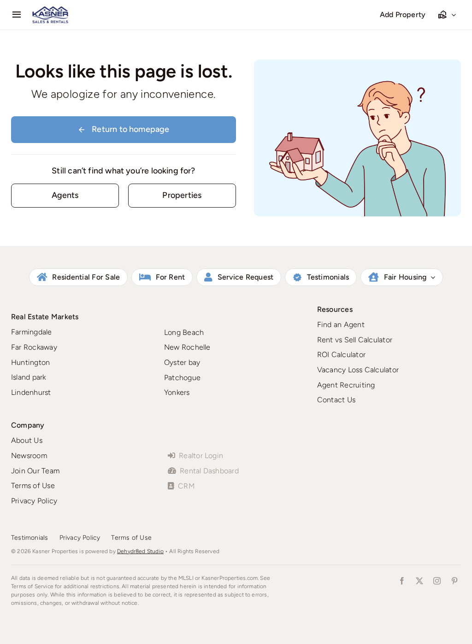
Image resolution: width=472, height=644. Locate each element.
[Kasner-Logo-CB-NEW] (50, 10)
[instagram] (437, 580)
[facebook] (401, 580)
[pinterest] (454, 580)
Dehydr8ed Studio (140, 551)
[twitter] (419, 580)
